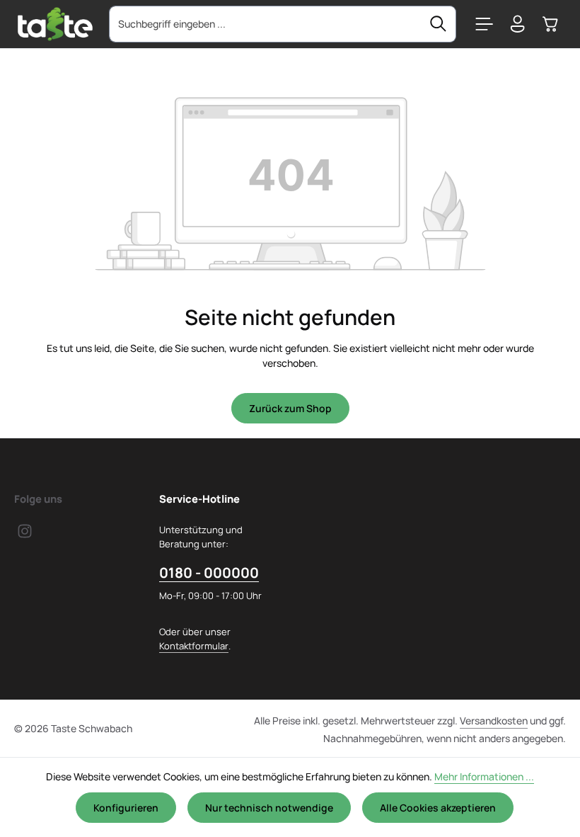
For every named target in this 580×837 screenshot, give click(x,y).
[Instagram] (25, 535)
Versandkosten (494, 720)
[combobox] (265, 24)
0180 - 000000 (209, 572)
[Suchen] (438, 24)
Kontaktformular (193, 645)
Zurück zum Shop (290, 408)
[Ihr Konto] (517, 24)
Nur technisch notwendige (269, 807)
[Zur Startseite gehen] (55, 24)
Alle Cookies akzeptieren (438, 807)
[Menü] (484, 24)
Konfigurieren (125, 807)
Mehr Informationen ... (484, 776)
